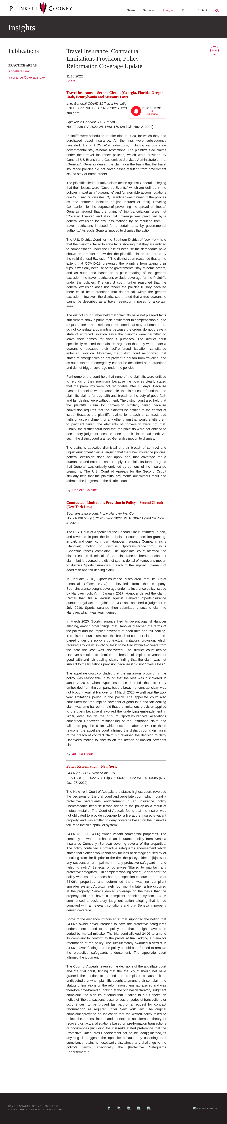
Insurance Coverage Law (27, 77)
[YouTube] (139, 1108)
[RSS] (149, 1108)
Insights (168, 10)
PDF (214, 50)
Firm (185, 10)
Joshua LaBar (82, 754)
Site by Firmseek (53, 1109)
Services (149, 10)
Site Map (37, 1106)
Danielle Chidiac (84, 490)
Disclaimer (23, 1106)
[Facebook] (129, 1108)
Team (131, 10)
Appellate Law (18, 71)
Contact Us (51, 1106)
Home (11, 1106)
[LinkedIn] (119, 1108)
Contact (201, 10)
